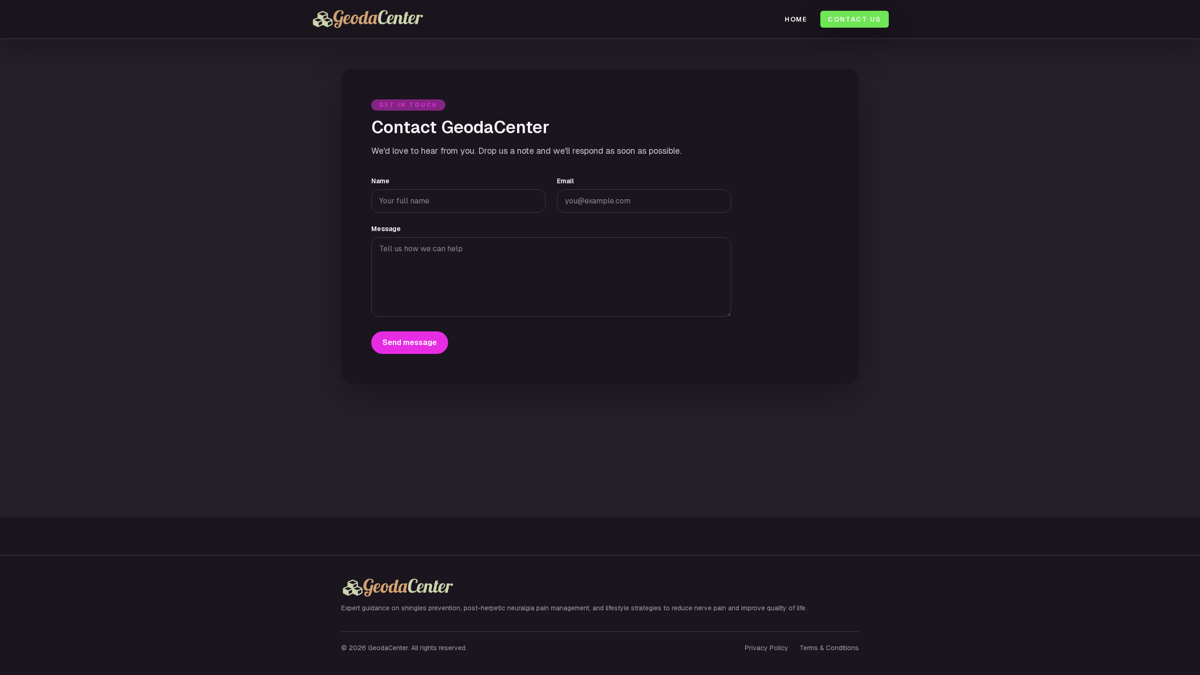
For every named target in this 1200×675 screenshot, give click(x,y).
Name (380, 181)
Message (386, 229)
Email (565, 181)
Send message (409, 342)
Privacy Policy (766, 648)
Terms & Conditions (829, 648)
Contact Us (854, 19)
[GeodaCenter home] (391, 19)
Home (796, 19)
